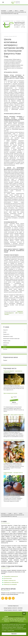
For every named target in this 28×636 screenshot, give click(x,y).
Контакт (5, 349)
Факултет (5, 330)
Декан (4, 332)
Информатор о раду (8, 336)
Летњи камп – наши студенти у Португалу (13, 414)
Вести (16, 10)
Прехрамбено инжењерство (11, 576)
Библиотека (6, 342)
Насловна (3, 10)
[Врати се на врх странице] (24, 613)
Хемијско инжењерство (10, 580)
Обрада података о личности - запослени (13, 608)
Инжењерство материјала (10, 584)
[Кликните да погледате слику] (14, 24)
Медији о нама (6, 340)
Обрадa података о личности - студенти (13, 610)
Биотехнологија (8, 578)
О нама (10, 10)
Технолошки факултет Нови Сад (15, 616)
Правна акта (6, 334)
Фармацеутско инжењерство (11, 582)
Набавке (5, 345)
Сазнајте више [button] (10, 630)
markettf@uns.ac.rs (14, 622)
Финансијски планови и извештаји (11, 338)
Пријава (5, 360)
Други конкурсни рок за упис (10, 393)
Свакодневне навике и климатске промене (14, 440)
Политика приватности (13, 605)
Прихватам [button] (14, 633)
